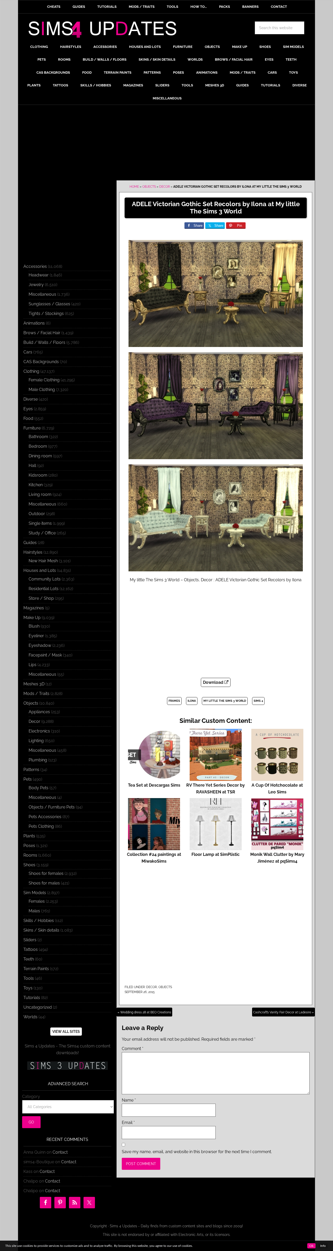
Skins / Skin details (41, 930)
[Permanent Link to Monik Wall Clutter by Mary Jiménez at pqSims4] (277, 847)
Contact (60, 1152)
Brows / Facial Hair (41, 332)
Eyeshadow (40, 645)
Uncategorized (37, 1007)
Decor (164, 186)
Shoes (29, 864)
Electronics (39, 731)
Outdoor (37, 513)
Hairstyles (32, 552)
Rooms (30, 855)
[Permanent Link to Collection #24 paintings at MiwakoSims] (154, 847)
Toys (28, 987)
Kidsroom (38, 475)
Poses (29, 845)
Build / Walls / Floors (44, 342)
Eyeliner (36, 635)
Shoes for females (46, 873)
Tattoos (30, 949)
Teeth (28, 959)
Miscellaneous (42, 294)
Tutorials (31, 997)
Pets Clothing (41, 826)
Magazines (33, 607)
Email (128, 1122)
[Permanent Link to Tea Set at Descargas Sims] (154, 778)
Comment (132, 1048)
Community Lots (45, 579)
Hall (32, 465)
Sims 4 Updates (105, 30)
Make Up (32, 617)
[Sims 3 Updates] (67, 1065)
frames (174, 701)
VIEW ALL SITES (66, 1031)
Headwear (39, 275)
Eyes (28, 408)
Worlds (30, 1016)
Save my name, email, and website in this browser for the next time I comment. (197, 1151)
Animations (34, 323)
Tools (28, 978)
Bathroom (38, 436)
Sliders (29, 939)
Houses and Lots (39, 570)
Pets (27, 779)
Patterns (31, 769)
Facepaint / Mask (45, 655)
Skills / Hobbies (38, 920)
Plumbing (38, 759)
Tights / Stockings (46, 313)
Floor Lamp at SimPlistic (215, 854)
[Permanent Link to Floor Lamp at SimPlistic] (216, 847)
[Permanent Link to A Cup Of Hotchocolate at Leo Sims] (277, 778)
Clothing (31, 371)
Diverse (30, 399)
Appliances (39, 711)
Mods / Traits (36, 693)
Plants (29, 835)
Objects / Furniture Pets (52, 807)
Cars (27, 352)
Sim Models (34, 892)
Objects (149, 186)
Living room (40, 494)
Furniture (32, 428)
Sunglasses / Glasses (49, 303)
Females (37, 901)
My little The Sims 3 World (224, 701)
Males (34, 910)
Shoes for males (44, 883)
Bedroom (38, 446)
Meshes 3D (33, 683)
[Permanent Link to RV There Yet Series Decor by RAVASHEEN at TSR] (216, 778)
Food (28, 418)
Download (213, 682)
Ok (311, 1245)
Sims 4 (258, 701)
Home (134, 186)
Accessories (35, 266)
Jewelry (36, 284)
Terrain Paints (36, 968)
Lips (32, 664)
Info (323, 1245)
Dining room (40, 455)
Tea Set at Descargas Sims (154, 785)
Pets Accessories (45, 816)
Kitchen (36, 484)
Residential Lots (44, 588)
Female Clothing (44, 379)
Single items (40, 523)
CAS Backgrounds (41, 361)
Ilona (192, 701)
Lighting (36, 740)
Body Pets (38, 787)
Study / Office (42, 532)
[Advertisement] (166, 144)
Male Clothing (42, 389)
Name (129, 1100)
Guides (30, 542)
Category (31, 1096)
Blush (34, 626)
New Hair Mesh (43, 560)
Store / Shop (41, 598)
